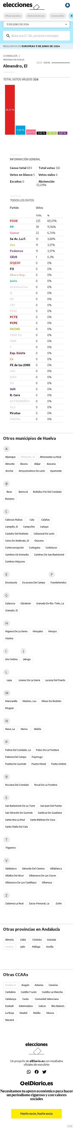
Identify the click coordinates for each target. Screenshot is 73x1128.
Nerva (24, 729)
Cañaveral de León (44, 533)
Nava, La (10, 729)
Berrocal (23, 491)
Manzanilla (11, 701)
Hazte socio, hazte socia (36, 1113)
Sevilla (49, 946)
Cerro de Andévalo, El (17, 540)
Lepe (9, 680)
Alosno (24, 463)
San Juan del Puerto (51, 805)
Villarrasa (47, 882)
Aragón (25, 985)
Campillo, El (11, 526)
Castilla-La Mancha (52, 992)
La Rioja (9, 1013)
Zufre (59, 903)
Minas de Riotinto (51, 701)
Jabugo (27, 659)
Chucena (39, 540)
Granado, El (11, 610)
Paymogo (37, 756)
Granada (51, 939)
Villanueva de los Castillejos (21, 882)
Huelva (9, 638)
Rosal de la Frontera (45, 784)
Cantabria (10, 992)
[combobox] (39, 35)
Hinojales (38, 631)
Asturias (39, 985)
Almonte (10, 463)
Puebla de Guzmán (15, 763)
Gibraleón (25, 603)
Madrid (23, 1013)
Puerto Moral (39, 763)
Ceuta (25, 999)
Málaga (36, 946)
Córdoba (37, 939)
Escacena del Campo (33, 582)
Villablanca (56, 868)
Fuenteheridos (58, 582)
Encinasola (11, 582)
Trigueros (10, 847)
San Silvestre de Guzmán (19, 812)
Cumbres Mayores (15, 561)
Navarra (9, 1019)
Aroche (9, 470)
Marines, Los (29, 701)
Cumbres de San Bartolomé (49, 554)
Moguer (9, 708)
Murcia (50, 1013)
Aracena (51, 463)
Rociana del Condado (17, 784)
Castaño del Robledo (16, 533)
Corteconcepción (14, 547)
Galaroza (10, 603)
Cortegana (34, 547)
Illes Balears (57, 1006)
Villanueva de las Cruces (42, 875)
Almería (9, 939)
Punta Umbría (58, 763)
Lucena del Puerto (55, 680)
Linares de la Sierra (29, 680)
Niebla (37, 729)
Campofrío (29, 526)
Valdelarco (11, 868)
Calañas (45, 519)
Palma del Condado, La (18, 750)
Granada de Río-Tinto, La (50, 603)
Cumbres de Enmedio (17, 554)
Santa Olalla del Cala (16, 826)
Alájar (37, 463)
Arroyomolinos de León (32, 470)
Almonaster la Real (50, 456)
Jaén (22, 946)
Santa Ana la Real (15, 819)
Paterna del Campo (15, 756)
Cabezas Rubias (14, 519)
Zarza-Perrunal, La (39, 903)
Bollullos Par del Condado (47, 491)
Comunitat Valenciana (47, 999)
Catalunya (10, 999)
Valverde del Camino (33, 868)
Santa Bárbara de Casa (42, 819)
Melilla (36, 1013)
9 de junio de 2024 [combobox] (18, 24)
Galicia (42, 1006)
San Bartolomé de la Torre (20, 805)
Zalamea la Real (14, 903)
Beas (9, 491)
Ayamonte (56, 470)
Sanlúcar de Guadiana (50, 812)
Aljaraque (10, 456)
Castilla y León (29, 992)
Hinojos (52, 631)
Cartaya (44, 526)
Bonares (9, 498)
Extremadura (26, 1006)
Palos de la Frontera (47, 750)
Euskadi (9, 1006)
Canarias (53, 985)
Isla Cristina (11, 659)
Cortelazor (51, 547)
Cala (32, 519)
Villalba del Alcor (14, 875)
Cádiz (23, 939)
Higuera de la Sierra (16, 631)
